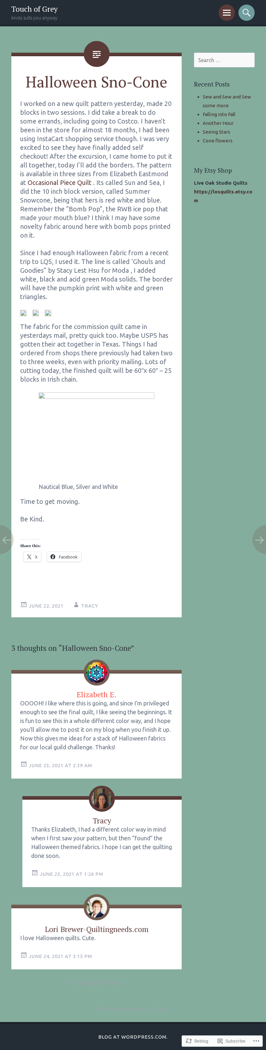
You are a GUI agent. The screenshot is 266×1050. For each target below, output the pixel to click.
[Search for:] (224, 60)
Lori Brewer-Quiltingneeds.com (97, 929)
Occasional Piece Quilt (59, 182)
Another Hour (218, 123)
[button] (23, 313)
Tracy (89, 606)
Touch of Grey (34, 9)
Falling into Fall (219, 114)
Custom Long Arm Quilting (132, 1009)
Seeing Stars (216, 132)
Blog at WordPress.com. (133, 1037)
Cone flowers (218, 140)
